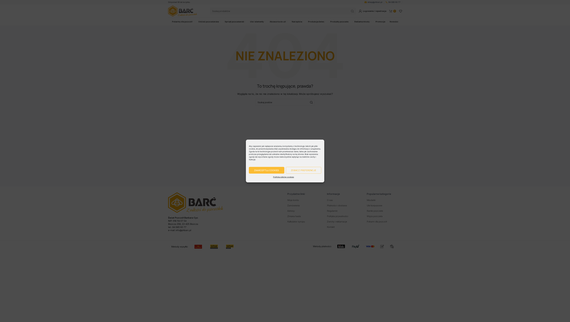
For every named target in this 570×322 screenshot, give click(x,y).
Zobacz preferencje (303, 170)
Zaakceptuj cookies (266, 170)
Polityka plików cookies (283, 177)
